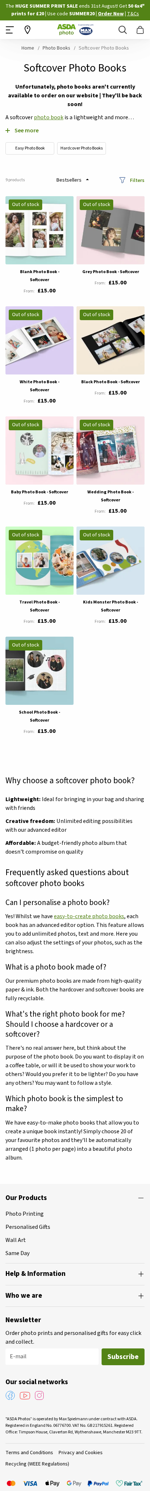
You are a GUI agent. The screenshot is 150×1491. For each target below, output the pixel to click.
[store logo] (75, 29)
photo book (48, 117)
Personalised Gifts (27, 1227)
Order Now (111, 14)
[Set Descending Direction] (87, 179)
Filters (137, 180)
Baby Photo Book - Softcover (39, 492)
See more (27, 130)
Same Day (17, 1253)
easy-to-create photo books (89, 916)
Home (28, 48)
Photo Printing (24, 1214)
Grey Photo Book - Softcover (110, 272)
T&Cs (133, 14)
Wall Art (15, 1240)
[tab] (75, 1198)
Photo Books (57, 48)
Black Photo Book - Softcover (110, 382)
